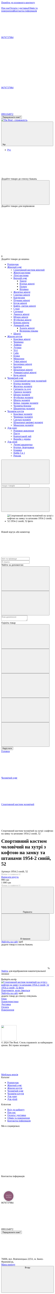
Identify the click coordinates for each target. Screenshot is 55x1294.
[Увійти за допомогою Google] (25, 603)
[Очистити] (25, 499)
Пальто (23, 286)
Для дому (12, 428)
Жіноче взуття (14, 336)
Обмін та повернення (18, 1118)
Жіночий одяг (14, 267)
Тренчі (23, 281)
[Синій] (27, 987)
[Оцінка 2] (25, 661)
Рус (9, 150)
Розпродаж (13, 264)
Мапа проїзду (8, 1264)
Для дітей (12, 441)
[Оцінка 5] (25, 734)
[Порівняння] (25, 192)
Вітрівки (24, 289)
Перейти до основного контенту (18, 2)
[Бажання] (27, 165)
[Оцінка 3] (25, 685)
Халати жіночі (27, 328)
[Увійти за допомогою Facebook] (25, 578)
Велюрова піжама (29, 331)
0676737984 (7, 37)
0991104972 (7, 114)
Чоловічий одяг (15, 378)
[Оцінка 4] (25, 710)
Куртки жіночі (27, 283)
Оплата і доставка (19, 8)
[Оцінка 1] (25, 636)
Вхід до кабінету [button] (16, 1109)
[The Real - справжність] (8, 1039)
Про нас (5, 8)
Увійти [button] (4, 971)
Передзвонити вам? (11, 117)
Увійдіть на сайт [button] (9, 941)
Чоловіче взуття (15, 411)
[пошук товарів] (25, 472)
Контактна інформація (25, 11)
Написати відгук (10, 877)
